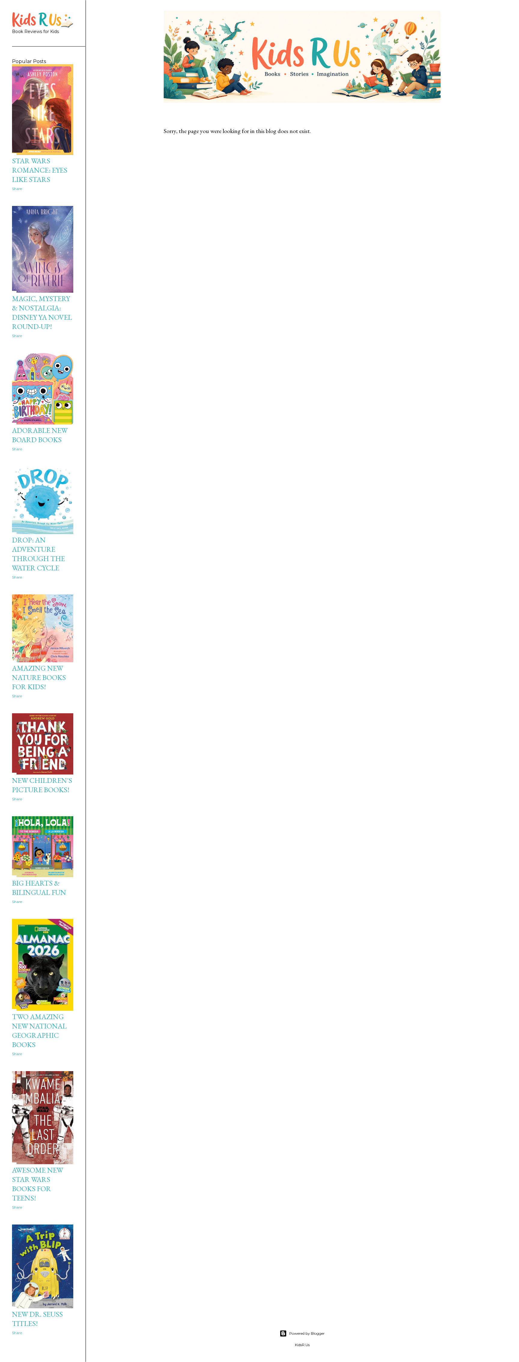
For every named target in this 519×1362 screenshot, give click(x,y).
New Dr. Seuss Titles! (37, 1318)
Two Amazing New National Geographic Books (39, 1030)
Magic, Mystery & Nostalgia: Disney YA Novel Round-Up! (42, 312)
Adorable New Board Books (40, 435)
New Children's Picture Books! (42, 785)
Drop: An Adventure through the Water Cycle (38, 553)
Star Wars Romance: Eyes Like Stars (39, 170)
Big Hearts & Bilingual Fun (39, 887)
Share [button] (17, 188)
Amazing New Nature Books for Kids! (39, 677)
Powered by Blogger (307, 1333)
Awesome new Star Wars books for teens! (37, 1184)
